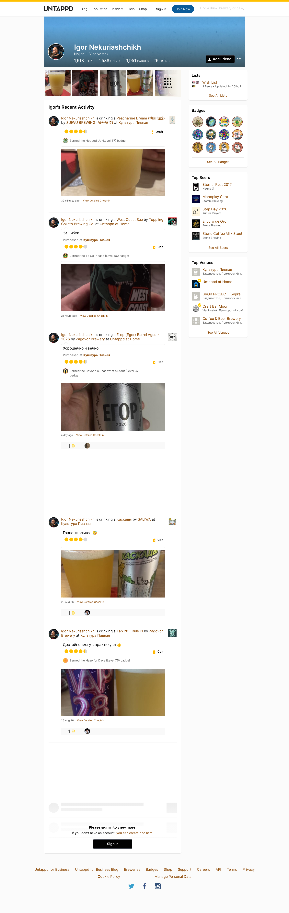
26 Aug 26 (67, 602)
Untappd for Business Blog (96, 869)
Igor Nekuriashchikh (78, 118)
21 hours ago (69, 316)
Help (131, 9)
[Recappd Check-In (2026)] (224, 122)
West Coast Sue (130, 219)
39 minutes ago (70, 200)
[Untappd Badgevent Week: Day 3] (224, 147)
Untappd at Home (114, 224)
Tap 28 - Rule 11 (130, 631)
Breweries (132, 869)
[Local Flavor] (237, 122)
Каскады (124, 519)
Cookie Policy (109, 876)
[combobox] (222, 8)
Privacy (249, 869)
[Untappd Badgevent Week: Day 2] (237, 147)
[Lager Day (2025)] (198, 147)
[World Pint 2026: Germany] (198, 135)
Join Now (183, 9)
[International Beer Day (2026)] (211, 122)
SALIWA (144, 519)
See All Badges (218, 162)
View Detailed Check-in (96, 200)
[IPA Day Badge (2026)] (198, 122)
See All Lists (218, 95)
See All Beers (218, 248)
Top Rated (99, 9)
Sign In (161, 9)
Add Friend (222, 59)
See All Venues (218, 332)
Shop (143, 9)
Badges (152, 869)
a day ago (67, 435)
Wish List (209, 82)
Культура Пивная (133, 122)
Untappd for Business (51, 869)
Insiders (117, 9)
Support (184, 869)
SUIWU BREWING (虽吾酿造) (89, 122)
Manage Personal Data (173, 876)
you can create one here (134, 833)
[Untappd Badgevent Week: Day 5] (211, 147)
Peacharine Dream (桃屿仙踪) (141, 118)
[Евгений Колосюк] (87, 612)
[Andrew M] (87, 446)
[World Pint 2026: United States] (224, 135)
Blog (84, 9)
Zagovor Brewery (90, 339)
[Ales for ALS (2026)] (211, 135)
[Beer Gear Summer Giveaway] (237, 135)
